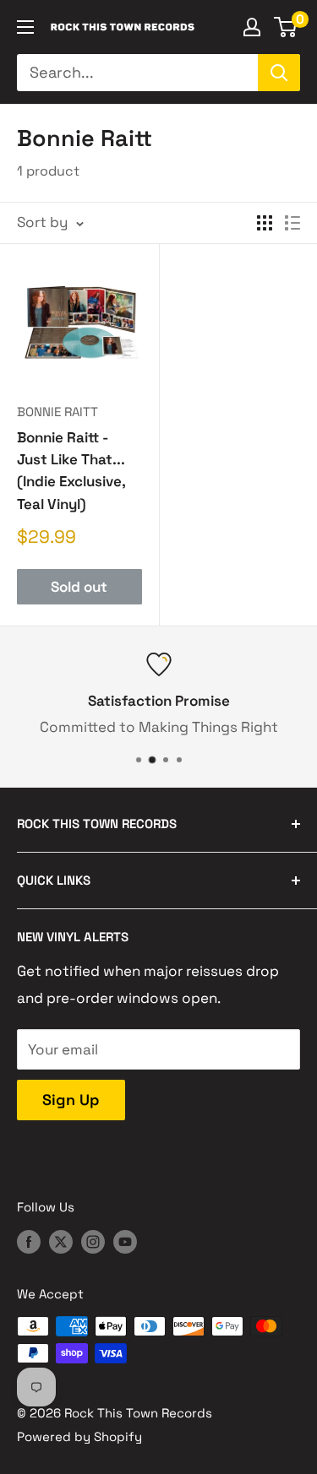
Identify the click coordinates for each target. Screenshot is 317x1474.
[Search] (279, 72)
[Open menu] (25, 27)
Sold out (79, 586)
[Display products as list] (292, 222)
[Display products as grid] (264, 222)
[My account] (251, 27)
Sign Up (71, 1099)
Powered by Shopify (79, 1436)
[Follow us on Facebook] (29, 1241)
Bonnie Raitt (57, 412)
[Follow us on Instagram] (93, 1241)
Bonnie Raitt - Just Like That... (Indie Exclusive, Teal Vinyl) (71, 470)
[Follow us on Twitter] (61, 1241)
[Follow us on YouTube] (125, 1241)
